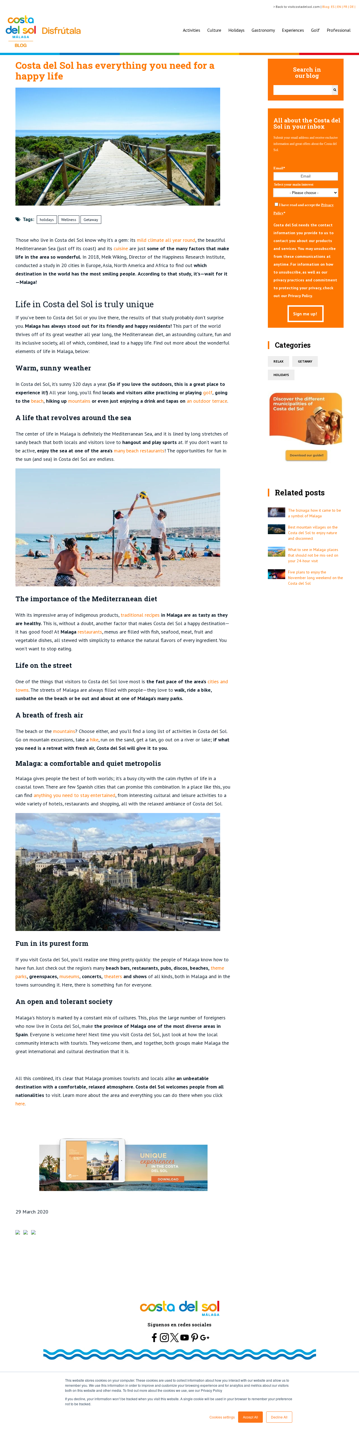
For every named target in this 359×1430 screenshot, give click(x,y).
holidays (47, 219)
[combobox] (302, 90)
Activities (191, 30)
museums (69, 976)
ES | (334, 6)
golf (207, 392)
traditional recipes (140, 615)
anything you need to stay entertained (74, 795)
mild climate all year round (166, 240)
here (20, 1103)
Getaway (91, 219)
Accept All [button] (250, 1417)
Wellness (68, 219)
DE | (353, 6)
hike (94, 739)
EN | (340, 6)
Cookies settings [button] (222, 1417)
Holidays (236, 30)
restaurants (90, 632)
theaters (113, 976)
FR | (347, 6)
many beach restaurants (139, 450)
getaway (305, 361)
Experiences (293, 30)
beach (37, 401)
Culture (214, 30)
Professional (339, 30)
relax (278, 361)
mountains (79, 401)
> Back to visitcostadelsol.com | (297, 6)
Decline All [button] (279, 1417)
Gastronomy (263, 30)
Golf (315, 30)
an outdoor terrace (207, 401)
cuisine (121, 248)
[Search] (335, 90)
